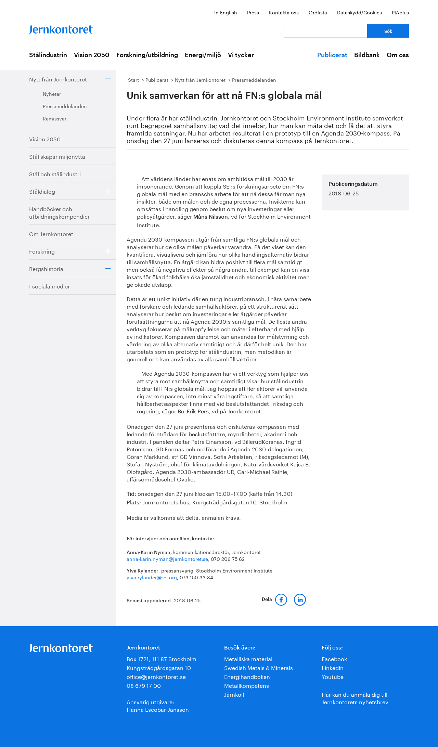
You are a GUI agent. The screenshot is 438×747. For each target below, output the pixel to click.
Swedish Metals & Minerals (258, 667)
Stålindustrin (48, 55)
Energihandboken (247, 676)
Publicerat (332, 55)
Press (253, 12)
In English (225, 12)
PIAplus (400, 12)
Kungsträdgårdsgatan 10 (159, 667)
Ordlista (318, 12)
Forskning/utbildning (147, 55)
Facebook (334, 658)
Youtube (333, 676)
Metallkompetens (246, 685)
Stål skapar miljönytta (57, 156)
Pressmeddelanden (65, 106)
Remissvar (54, 118)
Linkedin (333, 667)
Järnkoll (234, 694)
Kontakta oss (284, 12)
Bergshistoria (46, 268)
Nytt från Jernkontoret (58, 78)
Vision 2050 (92, 55)
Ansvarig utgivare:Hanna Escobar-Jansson (158, 705)
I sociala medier (49, 285)
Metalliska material (248, 658)
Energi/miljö (203, 55)
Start (133, 79)
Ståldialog (42, 190)
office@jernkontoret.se (156, 676)
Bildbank (367, 55)
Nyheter (52, 93)
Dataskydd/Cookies (359, 12)
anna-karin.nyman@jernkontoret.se (167, 558)
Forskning (42, 250)
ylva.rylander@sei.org (152, 577)
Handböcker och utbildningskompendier (59, 212)
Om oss (398, 55)
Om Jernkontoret (51, 233)
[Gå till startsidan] (61, 28)
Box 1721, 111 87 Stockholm (161, 658)
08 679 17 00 (144, 685)
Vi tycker (241, 55)
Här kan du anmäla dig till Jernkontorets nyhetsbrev (355, 698)
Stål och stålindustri (55, 173)
